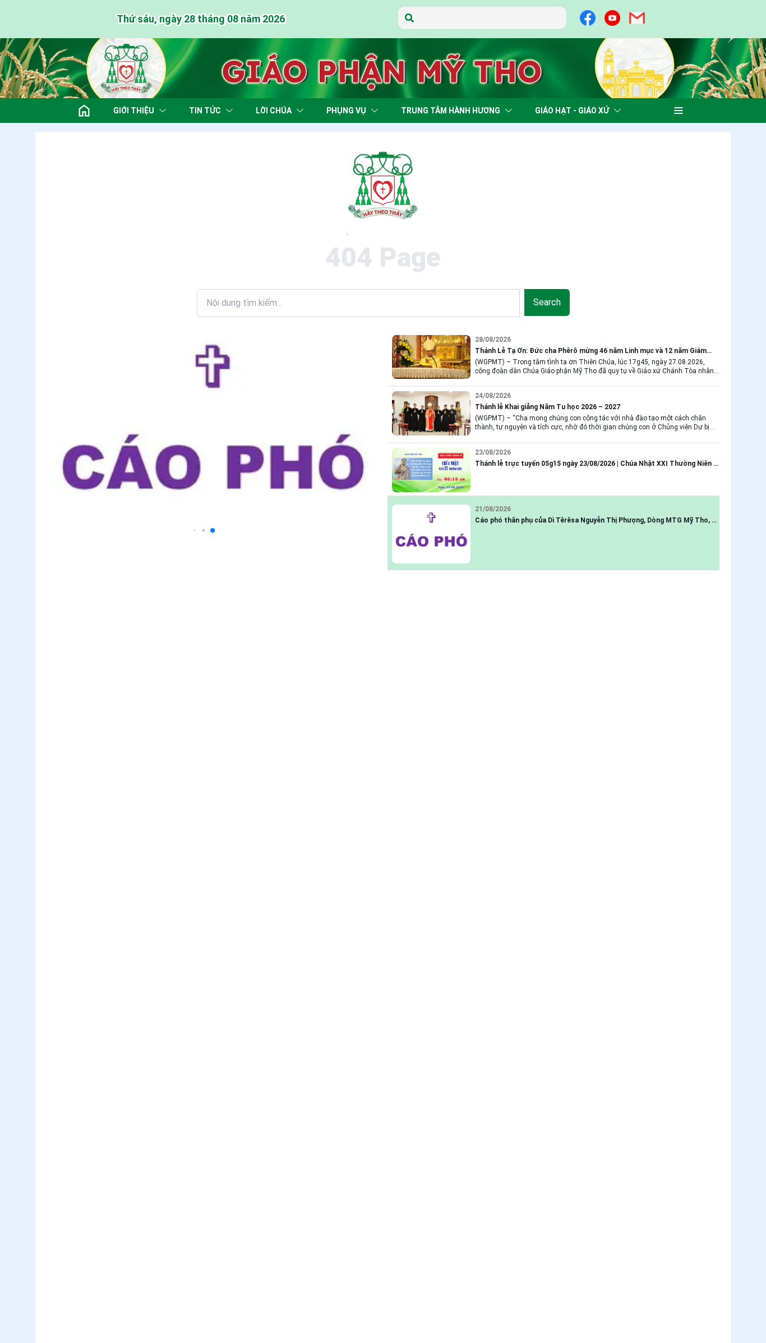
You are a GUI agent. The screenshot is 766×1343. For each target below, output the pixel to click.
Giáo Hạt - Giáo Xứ (572, 110)
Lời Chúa (274, 110)
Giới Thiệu (133, 110)
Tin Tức (205, 110)
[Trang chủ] (84, 110)
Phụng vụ (346, 110)
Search (547, 302)
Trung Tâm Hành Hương (450, 110)
